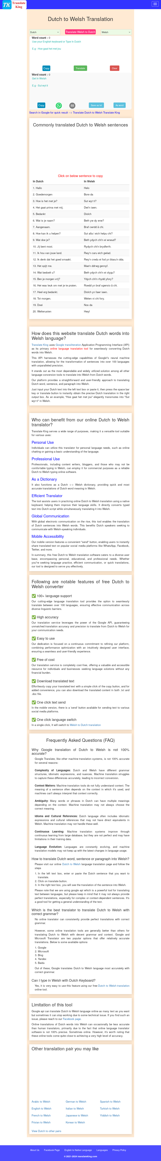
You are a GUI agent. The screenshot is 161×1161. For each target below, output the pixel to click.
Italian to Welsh (75, 1108)
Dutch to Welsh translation (113, 985)
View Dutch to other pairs (46, 1131)
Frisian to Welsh (41, 1122)
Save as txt (96, 105)
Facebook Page (52, 1150)
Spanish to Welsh (110, 1101)
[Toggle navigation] (155, 4)
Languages (102, 1150)
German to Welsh (76, 1101)
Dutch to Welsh (71, 864)
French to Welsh (41, 1115)
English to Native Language (78, 1150)
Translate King (40, 345)
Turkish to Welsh (109, 1108)
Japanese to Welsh (77, 1115)
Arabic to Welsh (41, 1101)
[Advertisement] (13, 72)
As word (120, 105)
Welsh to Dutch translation (85, 725)
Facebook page (72, 1019)
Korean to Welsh (75, 1122)
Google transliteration (68, 345)
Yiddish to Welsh (110, 1115)
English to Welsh (41, 1108)
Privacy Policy (119, 1150)
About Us (34, 1150)
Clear (114, 68)
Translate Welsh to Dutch (80, 32)
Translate (80, 68)
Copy (46, 68)
